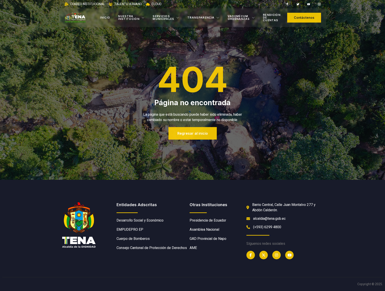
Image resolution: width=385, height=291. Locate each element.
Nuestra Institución (128, 18)
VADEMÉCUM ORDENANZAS (239, 18)
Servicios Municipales (163, 18)
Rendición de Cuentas (272, 17)
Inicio (105, 17)
